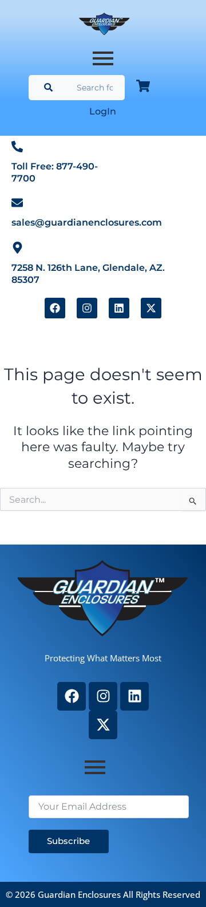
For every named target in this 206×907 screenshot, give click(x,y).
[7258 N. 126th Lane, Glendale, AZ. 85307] (17, 247)
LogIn (102, 111)
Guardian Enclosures (80, 894)
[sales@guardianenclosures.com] (17, 202)
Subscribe (68, 841)
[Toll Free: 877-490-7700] (17, 146)
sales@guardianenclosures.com (86, 222)
